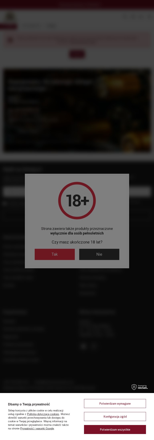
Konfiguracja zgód (115, 416)
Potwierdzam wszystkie (115, 429)
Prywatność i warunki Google (37, 428)
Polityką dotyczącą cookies (43, 414)
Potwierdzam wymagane (115, 403)
